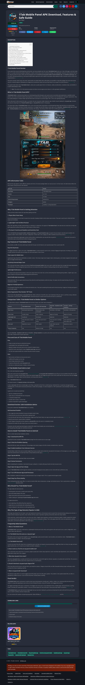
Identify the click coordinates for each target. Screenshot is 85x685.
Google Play (67, 108)
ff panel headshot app (33, 655)
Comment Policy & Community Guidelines (39, 681)
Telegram (45, 31)
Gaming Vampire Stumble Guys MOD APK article (65, 426)
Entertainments (49, 2)
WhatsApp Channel (68, 594)
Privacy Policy (10, 675)
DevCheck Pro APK (60, 237)
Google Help (71, 82)
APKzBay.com (23, 663)
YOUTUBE (14, 29)
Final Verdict (12, 64)
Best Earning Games (40, 2)
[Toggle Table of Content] (29, 44)
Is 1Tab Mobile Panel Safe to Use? (15, 56)
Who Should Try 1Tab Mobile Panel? (17, 60)
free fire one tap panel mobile (46, 655)
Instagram (52, 594)
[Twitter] (63, 6)
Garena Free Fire (19, 78)
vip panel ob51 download (20, 657)
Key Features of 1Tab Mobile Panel (16, 52)
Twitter (30, 31)
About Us (65, 2)
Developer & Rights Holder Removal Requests (18, 681)
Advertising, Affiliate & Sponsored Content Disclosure (42, 678)
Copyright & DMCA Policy (46, 675)
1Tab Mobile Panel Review (14, 46)
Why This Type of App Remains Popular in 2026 (19, 61)
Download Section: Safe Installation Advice (17, 57)
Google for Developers (38, 520)
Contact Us (72, 2)
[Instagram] (67, 6)
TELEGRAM (14, 26)
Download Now (14, 604)
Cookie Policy (18, 675)
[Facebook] (60, 6)
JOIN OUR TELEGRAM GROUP (43, 608)
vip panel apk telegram (33, 373)
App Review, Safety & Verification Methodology (18, 678)
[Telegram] (76, 6)
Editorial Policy (58, 675)
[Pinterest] (73, 6)
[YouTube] (70, 6)
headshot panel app (58, 655)
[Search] (55, 6)
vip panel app (66, 655)
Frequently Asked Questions (15, 63)
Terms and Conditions (28, 675)
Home (32, 2)
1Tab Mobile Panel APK (22, 655)
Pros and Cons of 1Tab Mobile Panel (16, 54)
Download (13, 23)
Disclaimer (37, 675)
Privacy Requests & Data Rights (57, 681)
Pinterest (38, 31)
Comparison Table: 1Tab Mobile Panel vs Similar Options (20, 53)
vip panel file (11, 657)
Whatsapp (53, 31)
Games (56, 2)
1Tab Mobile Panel (12, 655)
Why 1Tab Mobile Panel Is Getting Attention (17, 50)
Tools (60, 2)
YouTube (43, 594)
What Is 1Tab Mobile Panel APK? (15, 47)
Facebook (23, 31)
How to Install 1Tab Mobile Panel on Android (18, 59)
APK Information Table (13, 49)
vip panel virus (31, 657)
